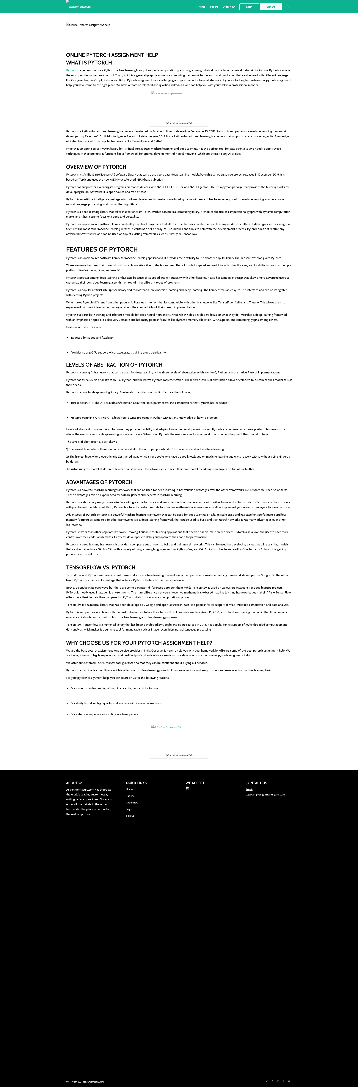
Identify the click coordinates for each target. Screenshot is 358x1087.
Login (129, 809)
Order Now (132, 802)
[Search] (288, 6)
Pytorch (71, 70)
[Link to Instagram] (278, 1081)
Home (129, 789)
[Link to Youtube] (289, 1081)
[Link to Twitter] (266, 1081)
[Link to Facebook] (272, 1081)
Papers (130, 795)
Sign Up (130, 815)
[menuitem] (202, 6)
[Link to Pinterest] (283, 1081)
